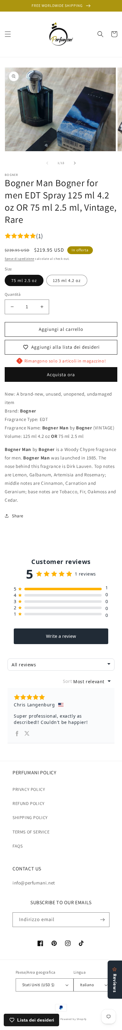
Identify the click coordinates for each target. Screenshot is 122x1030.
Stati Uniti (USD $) (38, 984)
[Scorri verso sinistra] (47, 163)
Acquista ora (61, 374)
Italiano (87, 984)
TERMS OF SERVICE (31, 832)
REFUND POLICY (29, 803)
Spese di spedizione (19, 259)
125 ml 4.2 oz (67, 280)
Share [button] (17, 516)
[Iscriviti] (102, 919)
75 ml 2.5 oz (24, 280)
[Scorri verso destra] (75, 163)
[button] (8, 34)
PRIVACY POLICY (29, 789)
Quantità (13, 294)
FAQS (18, 846)
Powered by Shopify (73, 1019)
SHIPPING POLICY (30, 817)
